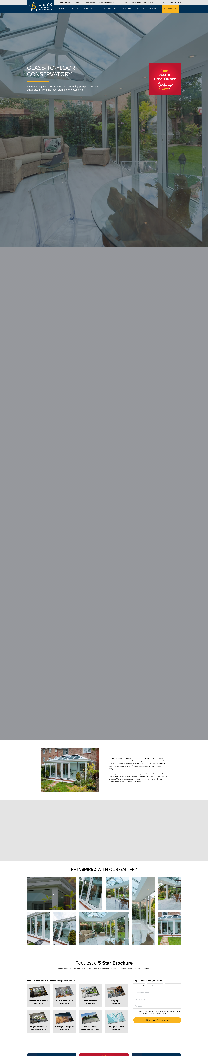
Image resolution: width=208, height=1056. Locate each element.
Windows (63, 9)
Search (150, 3)
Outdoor (126, 9)
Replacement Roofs (109, 9)
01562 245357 (174, 2)
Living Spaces (89, 9)
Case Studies (90, 2)
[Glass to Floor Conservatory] (51, 893)
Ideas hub (140, 9)
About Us (153, 9)
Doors (75, 9)
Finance (77, 2)
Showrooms (122, 2)
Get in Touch (136, 2)
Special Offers (64, 2)
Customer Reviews (106, 2)
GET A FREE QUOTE (170, 9)
